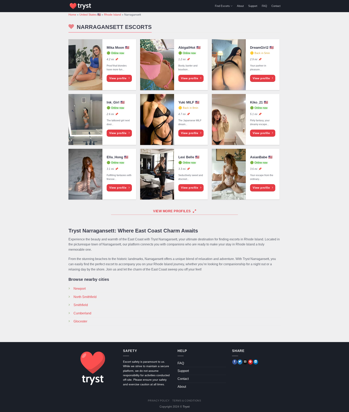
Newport (80, 288)
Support (252, 5)
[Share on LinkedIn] (255, 361)
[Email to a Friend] (245, 361)
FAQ (264, 5)
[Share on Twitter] (240, 361)
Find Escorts (222, 5)
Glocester (80, 321)
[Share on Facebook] (234, 361)
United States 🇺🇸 (90, 14)
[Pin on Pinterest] (250, 361)
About (240, 5)
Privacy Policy (159, 400)
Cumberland (82, 313)
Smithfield (81, 305)
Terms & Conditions (186, 400)
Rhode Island (112, 14)
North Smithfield (85, 297)
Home (72, 14)
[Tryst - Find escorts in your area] (80, 6)
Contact (276, 5)
